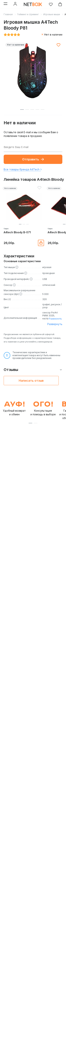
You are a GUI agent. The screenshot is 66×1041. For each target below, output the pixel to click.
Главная (8, 14)
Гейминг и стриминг (28, 14)
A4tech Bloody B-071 (17, 232)
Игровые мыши (51, 14)
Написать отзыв (31, 380)
